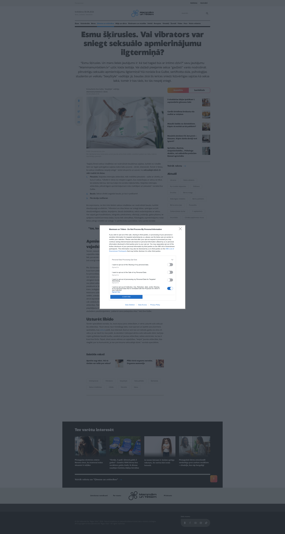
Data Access (142, 305)
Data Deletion (130, 305)
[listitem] (142, 260)
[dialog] (142, 267)
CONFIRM (126, 297)
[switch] (170, 264)
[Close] (181, 229)
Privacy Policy (155, 305)
